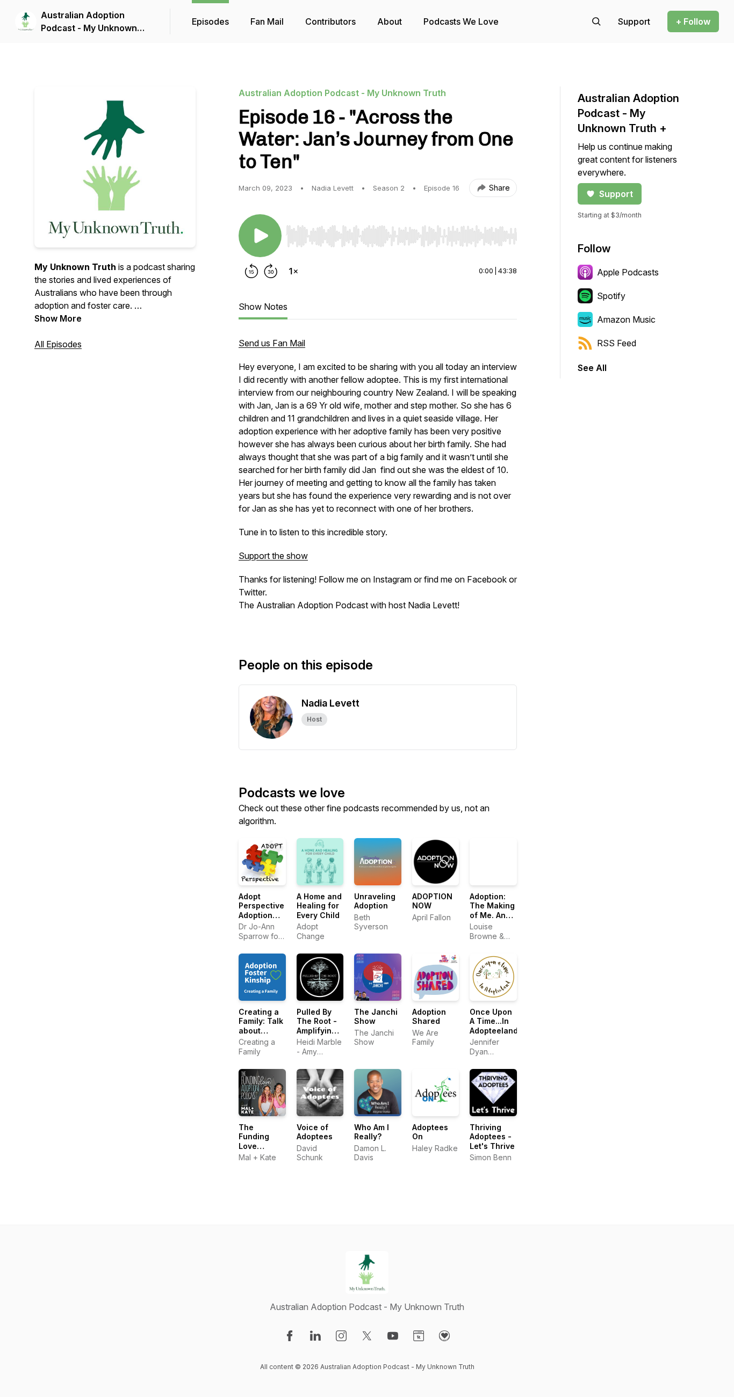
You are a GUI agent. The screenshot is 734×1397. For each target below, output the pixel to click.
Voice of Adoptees (315, 1132)
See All (592, 367)
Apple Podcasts (628, 272)
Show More (58, 318)
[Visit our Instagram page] (341, 1335)
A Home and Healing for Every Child (319, 906)
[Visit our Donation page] (444, 1335)
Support (616, 193)
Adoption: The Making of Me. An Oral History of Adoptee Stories (492, 920)
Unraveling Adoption (374, 901)
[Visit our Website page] (418, 1335)
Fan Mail (267, 21)
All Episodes (58, 344)
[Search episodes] (596, 21)
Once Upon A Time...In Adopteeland (494, 1021)
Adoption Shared (429, 1016)
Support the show (273, 555)
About (389, 21)
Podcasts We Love (461, 21)
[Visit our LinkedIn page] (315, 1335)
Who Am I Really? (371, 1132)
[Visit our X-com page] (367, 1335)
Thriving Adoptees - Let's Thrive (492, 1137)
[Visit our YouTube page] (392, 1335)
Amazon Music (626, 319)
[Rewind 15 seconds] (251, 271)
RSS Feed (616, 343)
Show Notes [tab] (263, 306)
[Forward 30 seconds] (270, 271)
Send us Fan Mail (272, 343)
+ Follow (693, 21)
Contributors (330, 21)
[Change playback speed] (293, 271)
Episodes (210, 21)
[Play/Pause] (260, 235)
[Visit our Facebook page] (289, 1335)
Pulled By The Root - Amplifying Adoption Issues (317, 1030)
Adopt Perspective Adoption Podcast (261, 910)
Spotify (611, 295)
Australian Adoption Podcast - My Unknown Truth (89, 22)
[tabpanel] (378, 479)
